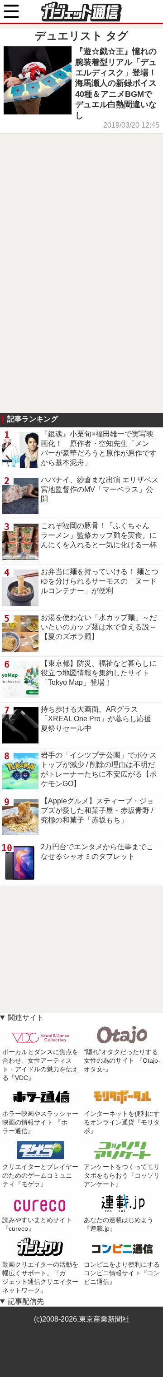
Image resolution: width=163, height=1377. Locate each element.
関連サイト (26, 1017)
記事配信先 (26, 1301)
